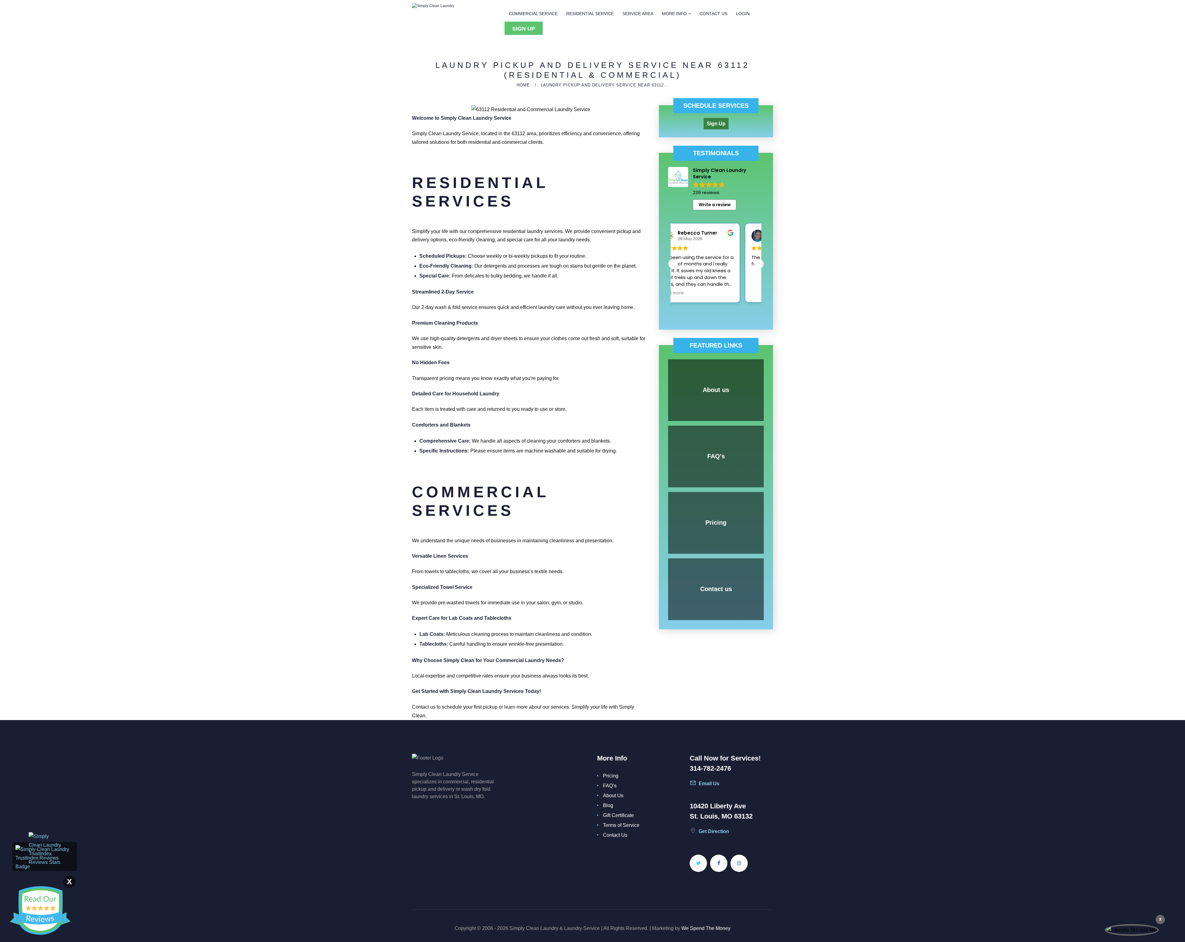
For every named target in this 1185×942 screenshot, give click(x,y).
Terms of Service (621, 825)
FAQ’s (610, 785)
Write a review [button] (715, 205)
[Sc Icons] (713, 785)
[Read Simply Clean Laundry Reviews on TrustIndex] (44, 849)
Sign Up (716, 123)
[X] (698, 863)
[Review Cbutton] (40, 910)
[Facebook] (718, 863)
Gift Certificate (618, 815)
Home (523, 85)
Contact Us (615, 835)
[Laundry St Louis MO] (1132, 930)
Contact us (716, 589)
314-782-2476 (710, 768)
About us (716, 389)
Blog (608, 805)
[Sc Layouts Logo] (433, 6)
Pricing (715, 522)
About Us (613, 795)
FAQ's (716, 456)
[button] (758, 264)
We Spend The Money (705, 928)
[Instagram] (739, 863)
